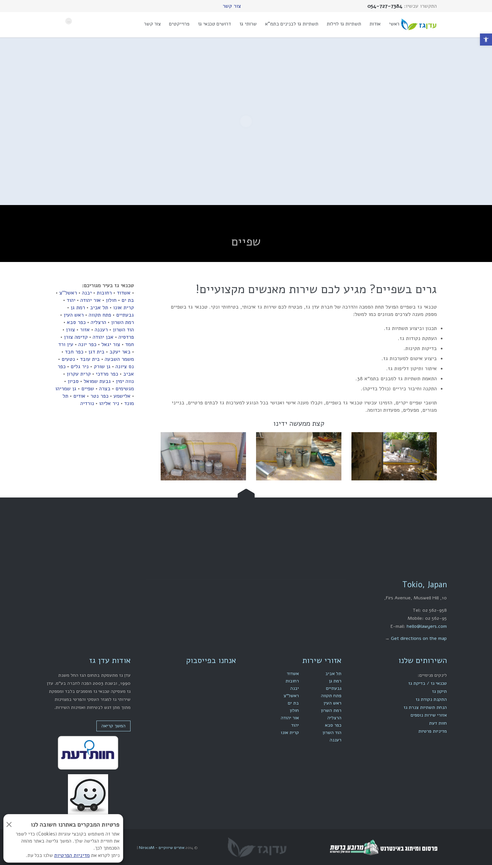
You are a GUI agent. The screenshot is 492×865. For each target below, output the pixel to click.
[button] (486, 40)
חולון (111, 300)
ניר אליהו (109, 403)
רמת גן (78, 307)
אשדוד (124, 292)
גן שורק (102, 366)
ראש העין (74, 315)
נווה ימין (125, 381)
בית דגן (96, 351)
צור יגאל (110, 344)
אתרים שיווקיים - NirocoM (161, 847)
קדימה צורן (76, 337)
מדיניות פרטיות (432, 731)
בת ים (127, 300)
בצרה (104, 388)
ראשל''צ (68, 292)
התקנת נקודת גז (431, 699)
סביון (73, 381)
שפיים (87, 388)
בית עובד (90, 359)
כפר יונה (87, 344)
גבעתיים (125, 315)
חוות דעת (438, 723)
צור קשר (232, 6)
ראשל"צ (291, 695)
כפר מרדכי (107, 374)
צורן (70, 329)
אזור (85, 329)
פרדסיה (126, 337)
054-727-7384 (222, 542)
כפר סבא (76, 322)
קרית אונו (123, 307)
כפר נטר (99, 396)
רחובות (104, 292)
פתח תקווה (100, 315)
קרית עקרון (79, 374)
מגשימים (124, 388)
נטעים (68, 359)
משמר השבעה (119, 359)
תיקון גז (439, 691)
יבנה (87, 292)
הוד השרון (123, 329)
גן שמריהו (65, 388)
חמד (129, 344)
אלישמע (122, 396)
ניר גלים (80, 366)
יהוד (71, 300)
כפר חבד (74, 351)
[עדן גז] (418, 24)
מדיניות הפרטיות (72, 855)
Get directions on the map (419, 638)
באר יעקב (120, 351)
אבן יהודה (103, 337)
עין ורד (65, 344)
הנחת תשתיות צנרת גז (425, 707)
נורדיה (87, 403)
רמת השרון (122, 322)
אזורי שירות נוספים (429, 715)
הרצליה (98, 322)
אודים (79, 396)
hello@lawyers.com (427, 626)
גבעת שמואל (97, 381)
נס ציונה (124, 366)
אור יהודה (90, 300)
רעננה (101, 329)
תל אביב (99, 307)
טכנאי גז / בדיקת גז (427, 683)
